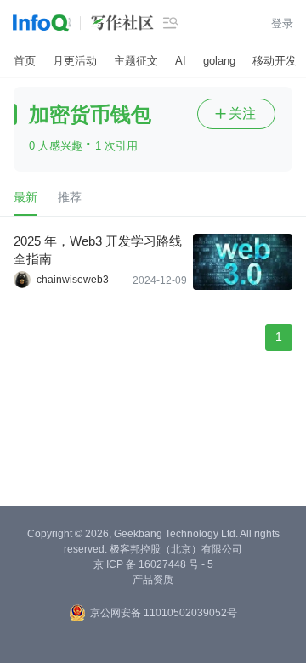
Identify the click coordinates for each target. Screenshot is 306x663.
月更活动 (75, 60)
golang (219, 60)
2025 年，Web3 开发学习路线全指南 (98, 250)
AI (180, 60)
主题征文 (136, 60)
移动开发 (274, 60)
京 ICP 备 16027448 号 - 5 (153, 564)
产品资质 (153, 580)
